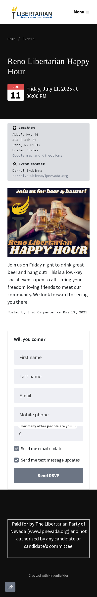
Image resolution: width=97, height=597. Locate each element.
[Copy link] (10, 518)
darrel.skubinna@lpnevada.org (40, 175)
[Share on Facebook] (10, 561)
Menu (79, 12)
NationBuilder (58, 575)
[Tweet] (10, 546)
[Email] (10, 532)
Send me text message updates (50, 460)
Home (11, 38)
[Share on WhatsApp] (10, 575)
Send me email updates (42, 448)
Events (28, 38)
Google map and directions (37, 155)
